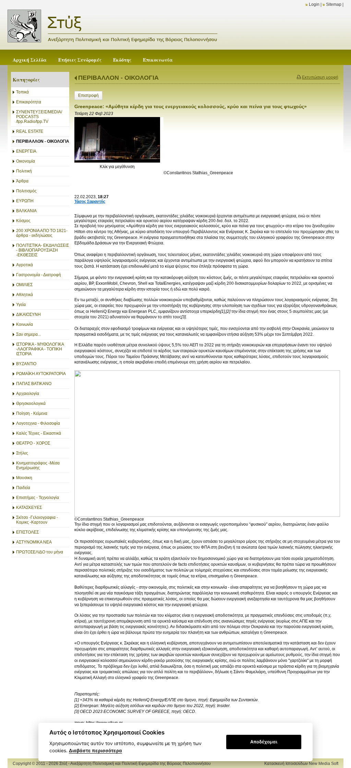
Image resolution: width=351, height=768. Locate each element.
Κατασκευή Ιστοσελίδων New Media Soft (301, 763)
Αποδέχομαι (263, 741)
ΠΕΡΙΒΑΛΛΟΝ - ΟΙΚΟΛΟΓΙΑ (118, 77)
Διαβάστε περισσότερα (95, 750)
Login (314, 4)
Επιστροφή (88, 95)
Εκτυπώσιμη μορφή (320, 77)
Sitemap (333, 4)
